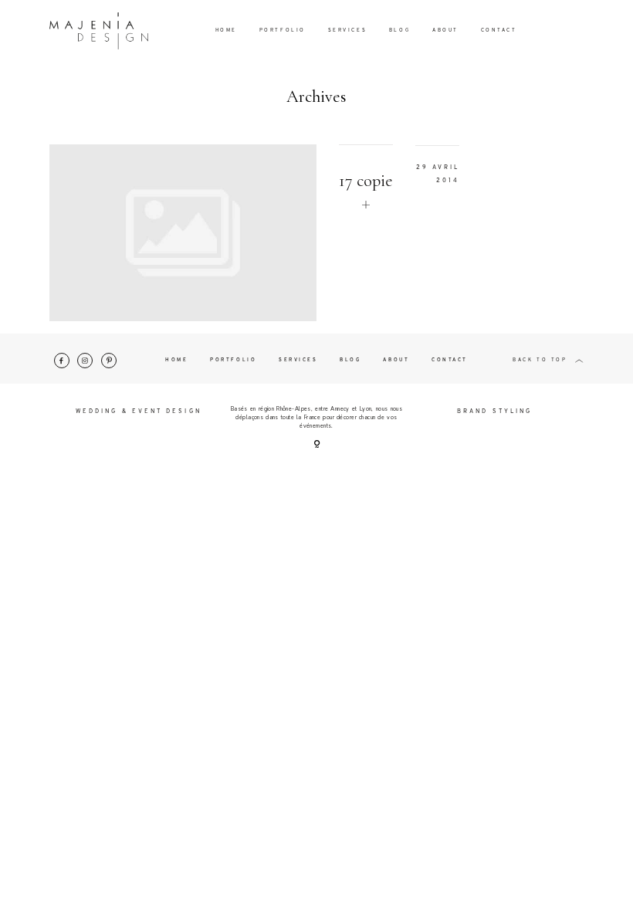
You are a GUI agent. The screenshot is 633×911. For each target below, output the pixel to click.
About (445, 30)
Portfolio (282, 30)
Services (347, 30)
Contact (499, 30)
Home (226, 30)
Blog (399, 30)
